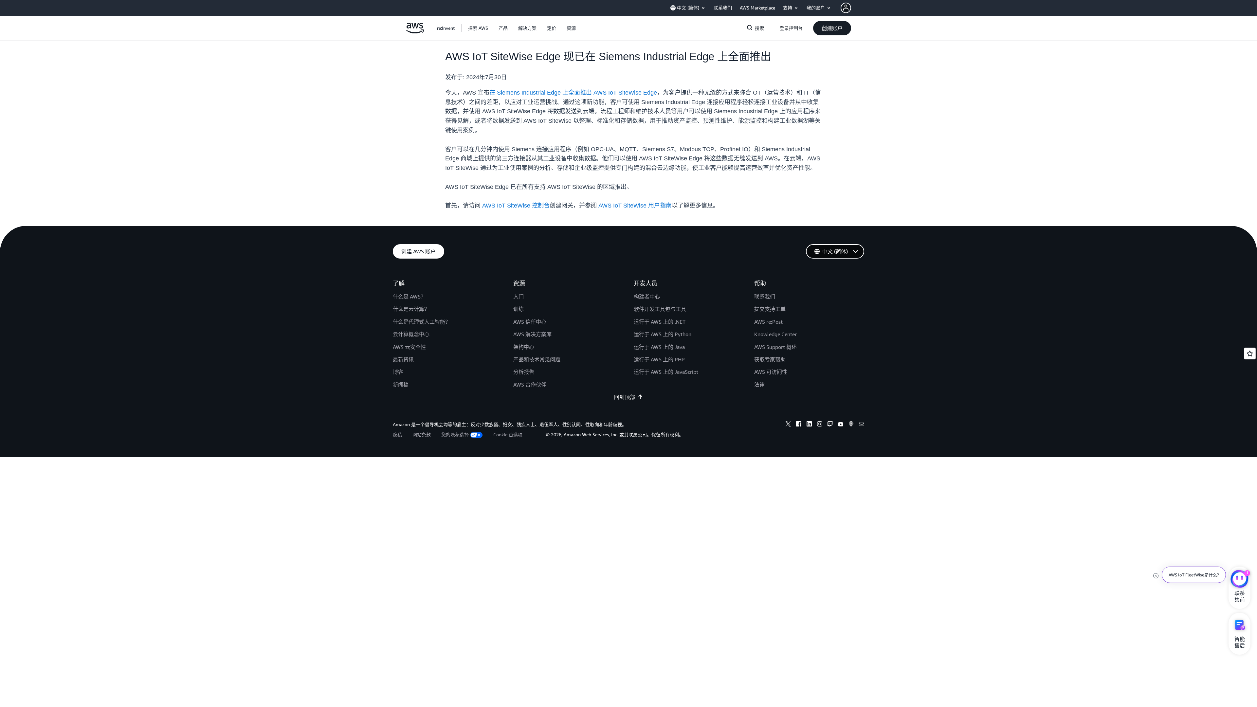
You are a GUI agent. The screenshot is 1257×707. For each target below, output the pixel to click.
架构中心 (523, 347)
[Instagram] (819, 424)
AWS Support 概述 (775, 347)
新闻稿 (401, 384)
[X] (788, 424)
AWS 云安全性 (409, 347)
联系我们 (764, 296)
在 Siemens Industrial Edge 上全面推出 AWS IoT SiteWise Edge (573, 92)
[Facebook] (798, 424)
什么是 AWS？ (409, 296)
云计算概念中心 (411, 334)
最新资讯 (403, 359)
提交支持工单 (770, 309)
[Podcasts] (851, 424)
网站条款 (421, 434)
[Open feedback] (1250, 353)
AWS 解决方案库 (532, 334)
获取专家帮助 (770, 359)
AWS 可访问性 (770, 372)
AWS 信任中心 (529, 321)
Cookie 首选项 (507, 434)
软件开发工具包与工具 (660, 309)
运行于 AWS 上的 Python (662, 334)
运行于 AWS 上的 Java (659, 347)
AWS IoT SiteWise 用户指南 (635, 205)
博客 (398, 372)
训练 (518, 309)
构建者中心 (647, 296)
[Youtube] (840, 424)
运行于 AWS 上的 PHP (659, 359)
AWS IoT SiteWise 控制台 (516, 205)
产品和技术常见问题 (536, 359)
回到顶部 (624, 397)
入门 (518, 296)
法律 (759, 384)
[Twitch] (830, 424)
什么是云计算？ (411, 309)
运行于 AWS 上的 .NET (659, 321)
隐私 (397, 434)
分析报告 (523, 372)
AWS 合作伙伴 (529, 384)
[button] (478, 28)
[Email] (861, 424)
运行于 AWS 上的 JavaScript (666, 372)
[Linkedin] (809, 424)
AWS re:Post (768, 321)
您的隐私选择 (455, 434)
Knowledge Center (775, 334)
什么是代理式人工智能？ (421, 321)
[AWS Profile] (846, 8)
